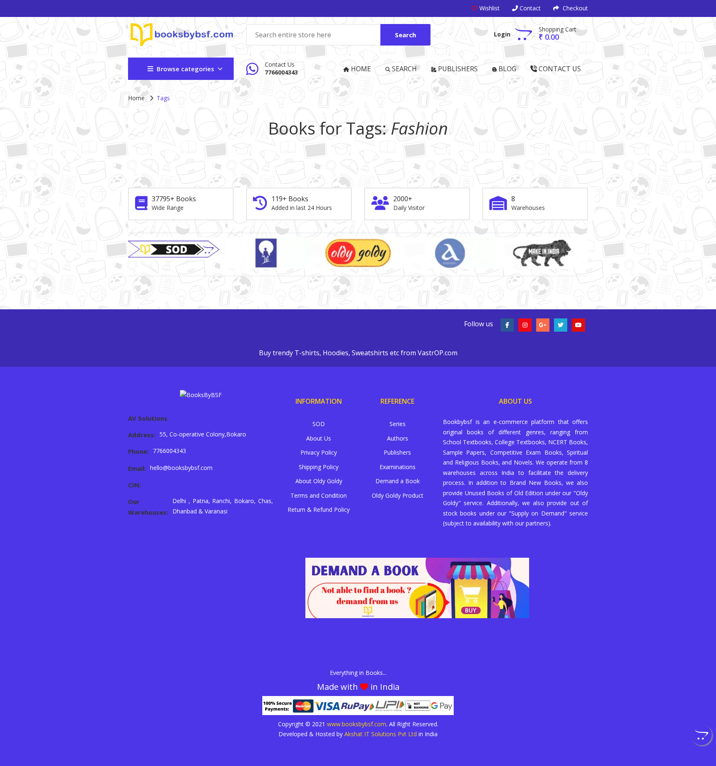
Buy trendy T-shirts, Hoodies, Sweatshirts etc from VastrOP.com (358, 353)
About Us (318, 438)
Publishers (457, 68)
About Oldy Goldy (318, 481)
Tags (163, 98)
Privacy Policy (318, 452)
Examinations (398, 467)
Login (502, 34)
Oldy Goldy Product (397, 495)
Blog (506, 68)
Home (360, 68)
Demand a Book (397, 481)
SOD (318, 424)
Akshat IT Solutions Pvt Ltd (380, 734)
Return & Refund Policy (319, 509)
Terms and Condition (318, 495)
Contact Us (559, 68)
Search (405, 35)
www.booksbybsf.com (356, 724)
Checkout (574, 8)
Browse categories (185, 69)
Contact (529, 8)
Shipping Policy (319, 467)
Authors (397, 438)
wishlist (489, 8)
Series (397, 424)
